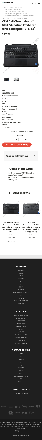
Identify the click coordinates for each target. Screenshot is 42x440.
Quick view (11, 237)
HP (21, 284)
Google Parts (21, 326)
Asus (21, 276)
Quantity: (21, 135)
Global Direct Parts (21, 376)
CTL (21, 379)
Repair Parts (21, 270)
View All (21, 382)
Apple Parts (21, 321)
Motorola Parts (21, 335)
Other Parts (21, 340)
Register (25, 301)
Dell (21, 281)
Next (39, 211)
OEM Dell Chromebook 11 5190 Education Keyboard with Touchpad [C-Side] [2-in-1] (31, 227)
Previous (2, 211)
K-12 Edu (21, 290)
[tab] (21, 156)
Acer (21, 273)
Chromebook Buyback (21, 292)
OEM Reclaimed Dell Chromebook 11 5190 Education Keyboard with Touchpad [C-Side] (11, 227)
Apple (21, 373)
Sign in (16, 301)
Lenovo (21, 287)
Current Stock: (21, 131)
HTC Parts (21, 329)
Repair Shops (21, 298)
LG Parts (21, 332)
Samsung (21, 279)
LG (21, 295)
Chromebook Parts (21, 315)
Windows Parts (21, 318)
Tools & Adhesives (21, 337)
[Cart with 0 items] (35, 3)
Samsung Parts (21, 324)
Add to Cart (11, 241)
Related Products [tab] (19, 193)
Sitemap (21, 304)
